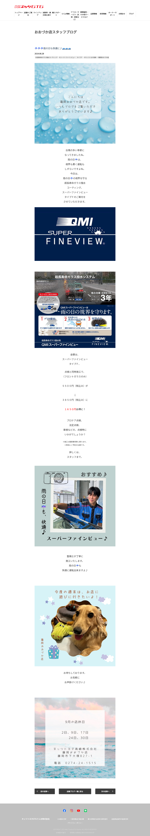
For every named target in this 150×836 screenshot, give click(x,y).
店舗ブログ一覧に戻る (75, 791)
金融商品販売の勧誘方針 (119, 819)
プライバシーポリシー (75, 823)
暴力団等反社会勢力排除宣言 (98, 819)
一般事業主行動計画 (77, 819)
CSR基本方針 (61, 819)
